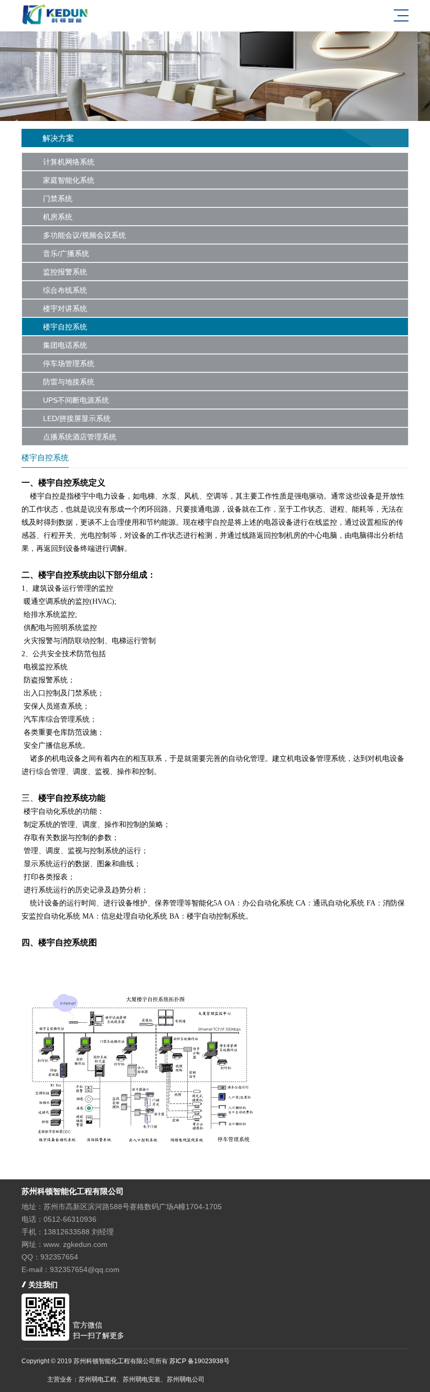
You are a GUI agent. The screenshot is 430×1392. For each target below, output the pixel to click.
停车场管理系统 (68, 363)
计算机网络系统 (68, 162)
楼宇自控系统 (65, 327)
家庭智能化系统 (68, 180)
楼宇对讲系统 (65, 308)
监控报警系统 (65, 272)
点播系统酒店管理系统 (79, 437)
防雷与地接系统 (68, 382)
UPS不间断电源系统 (76, 400)
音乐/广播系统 (66, 253)
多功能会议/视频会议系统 (84, 235)
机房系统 (57, 217)
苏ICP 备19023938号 (199, 1361)
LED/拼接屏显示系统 (77, 418)
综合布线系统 (65, 290)
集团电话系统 (65, 345)
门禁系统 (57, 198)
